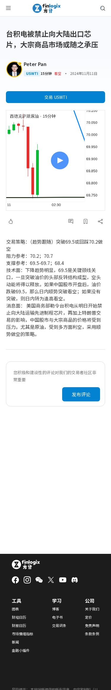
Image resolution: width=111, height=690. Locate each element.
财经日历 (19, 617)
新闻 (15, 642)
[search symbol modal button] (102, 8)
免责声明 (92, 625)
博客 (55, 609)
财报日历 (19, 625)
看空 (57, 73)
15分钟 (46, 73)
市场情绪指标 (22, 633)
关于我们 (92, 609)
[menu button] (8, 8)
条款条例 (92, 633)
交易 (55, 97)
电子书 (57, 617)
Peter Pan (35, 63)
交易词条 (59, 625)
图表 (15, 609)
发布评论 (81, 394)
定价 (88, 617)
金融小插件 (21, 650)
